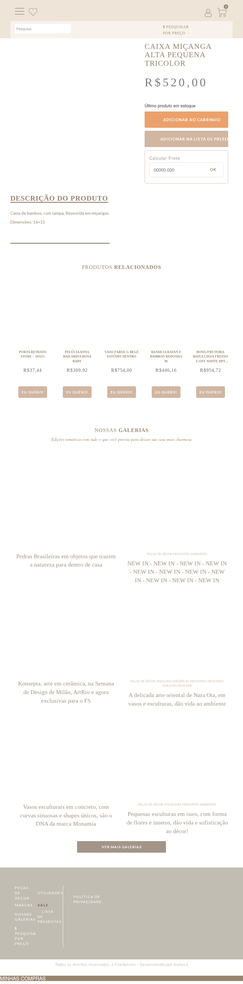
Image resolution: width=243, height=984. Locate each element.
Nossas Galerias (24, 916)
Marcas (24, 905)
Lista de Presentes (47, 916)
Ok (213, 169)
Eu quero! (33, 392)
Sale (43, 905)
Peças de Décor (22, 893)
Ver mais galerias (122, 847)
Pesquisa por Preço (24, 938)
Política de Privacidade (87, 899)
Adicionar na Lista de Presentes (193, 139)
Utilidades (47, 893)
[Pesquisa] (65, 28)
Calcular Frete (164, 158)
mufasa (181, 964)
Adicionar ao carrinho (191, 119)
